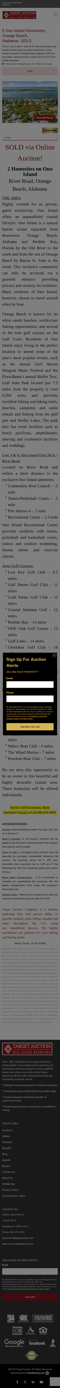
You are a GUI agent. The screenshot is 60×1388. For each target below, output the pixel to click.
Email (9, 678)
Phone (10, 692)
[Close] (54, 655)
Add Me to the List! (30, 726)
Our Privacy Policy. (26, 718)
